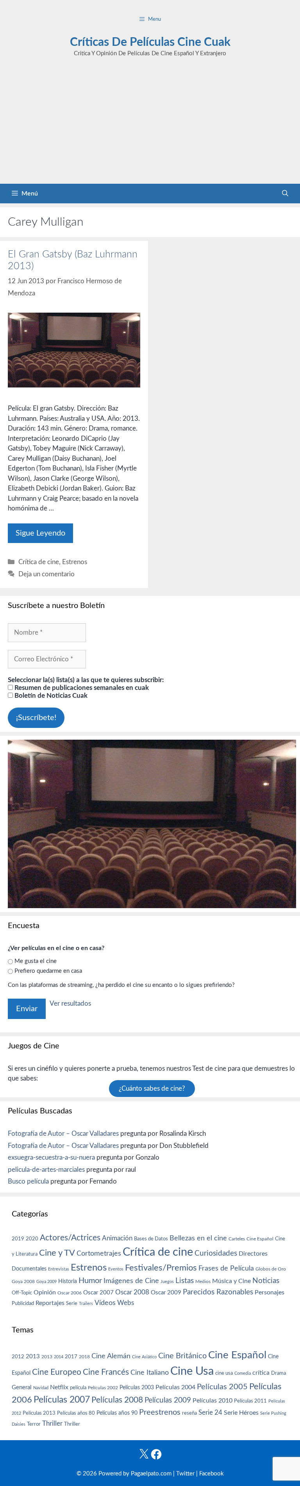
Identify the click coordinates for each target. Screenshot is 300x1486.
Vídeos (105, 1303)
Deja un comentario (46, 574)
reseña (189, 1413)
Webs (125, 1303)
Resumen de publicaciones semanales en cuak (81, 687)
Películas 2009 (168, 1400)
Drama (278, 1373)
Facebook (211, 1474)
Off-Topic (22, 1293)
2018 (84, 1356)
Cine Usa (192, 1371)
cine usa (224, 1373)
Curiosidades (216, 1253)
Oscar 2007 (98, 1293)
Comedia (242, 1373)
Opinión (45, 1292)
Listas (184, 1281)
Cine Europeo (56, 1372)
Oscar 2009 (166, 1293)
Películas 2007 (62, 1400)
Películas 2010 (212, 1400)
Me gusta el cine (35, 961)
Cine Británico (182, 1356)
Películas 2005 (222, 1387)
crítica (261, 1373)
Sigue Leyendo (40, 533)
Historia (67, 1281)
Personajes (269, 1292)
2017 (71, 1356)
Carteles (237, 1238)
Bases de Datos (151, 1239)
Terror (34, 1424)
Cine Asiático (144, 1357)
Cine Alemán (110, 1356)
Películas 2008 (117, 1400)
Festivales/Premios (161, 1268)
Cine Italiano (149, 1372)
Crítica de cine (38, 562)
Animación (117, 1238)
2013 (33, 1356)
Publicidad (23, 1303)
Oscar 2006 (69, 1293)
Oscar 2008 (132, 1292)
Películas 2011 (250, 1401)
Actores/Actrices (70, 1238)
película (78, 1387)
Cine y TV (57, 1253)
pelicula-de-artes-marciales (46, 1169)
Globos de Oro (270, 1269)
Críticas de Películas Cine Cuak (150, 42)
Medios (203, 1282)
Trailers (86, 1303)
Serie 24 (210, 1413)
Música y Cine (231, 1281)
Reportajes (50, 1303)
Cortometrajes (99, 1253)
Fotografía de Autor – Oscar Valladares (63, 1133)
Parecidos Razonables (218, 1292)
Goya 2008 (23, 1281)
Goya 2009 (46, 1282)
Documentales (29, 1269)
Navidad (40, 1388)
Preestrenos (159, 1412)
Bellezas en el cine (198, 1238)
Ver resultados (70, 1003)
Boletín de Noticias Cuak (50, 695)
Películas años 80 (76, 1413)
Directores (253, 1254)
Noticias (265, 1281)
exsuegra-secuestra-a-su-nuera (51, 1157)
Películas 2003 (137, 1387)
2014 (58, 1357)
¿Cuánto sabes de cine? (152, 1088)
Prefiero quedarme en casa (48, 971)
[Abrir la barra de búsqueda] (285, 193)
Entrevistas (58, 1269)
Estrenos (74, 562)
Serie (71, 1303)
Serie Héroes (241, 1413)
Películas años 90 (117, 1413)
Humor (90, 1281)
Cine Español (259, 1239)
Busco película (28, 1181)
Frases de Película (226, 1268)
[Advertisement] (150, 125)
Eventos (115, 1269)
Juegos (167, 1282)
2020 (32, 1239)
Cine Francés (106, 1372)
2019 (18, 1239)
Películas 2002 (103, 1388)
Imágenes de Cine (131, 1281)
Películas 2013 (39, 1413)
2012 (18, 1356)
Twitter (185, 1474)
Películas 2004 (175, 1387)
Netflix (59, 1387)
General (22, 1387)
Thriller (52, 1423)
